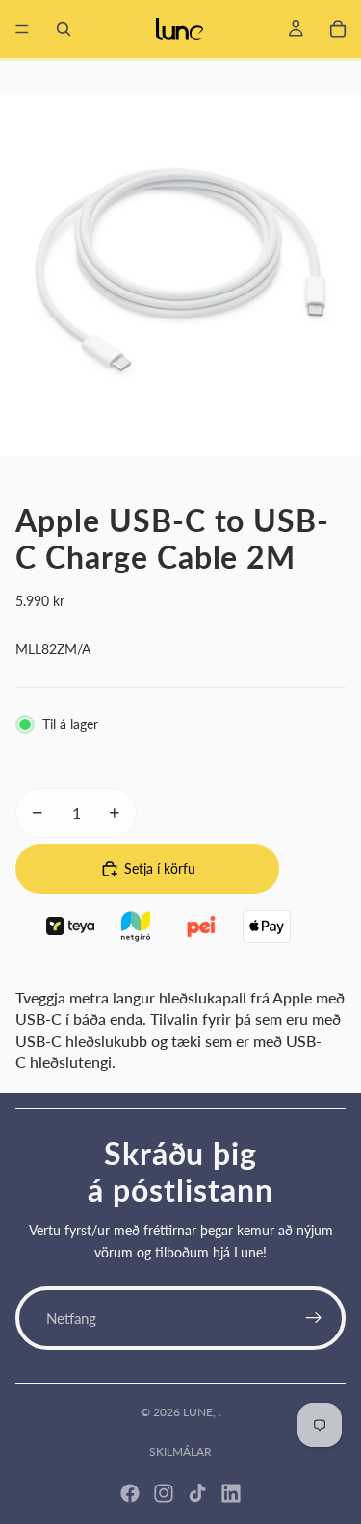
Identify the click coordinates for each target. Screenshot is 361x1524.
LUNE (198, 1412)
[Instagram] (163, 1493)
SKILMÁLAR (180, 1451)
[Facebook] (130, 1493)
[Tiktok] (197, 1493)
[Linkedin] (231, 1493)
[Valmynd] (22, 29)
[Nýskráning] (314, 1318)
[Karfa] (338, 29)
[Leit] (63, 29)
